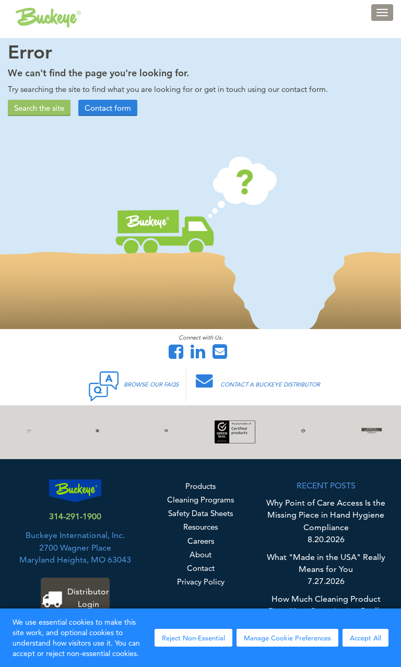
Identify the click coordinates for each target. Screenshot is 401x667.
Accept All (365, 638)
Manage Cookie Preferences (287, 638)
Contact (201, 568)
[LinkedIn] (200, 355)
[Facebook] (178, 355)
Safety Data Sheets (200, 513)
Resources (200, 527)
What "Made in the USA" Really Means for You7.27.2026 (326, 569)
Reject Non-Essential (193, 638)
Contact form (108, 108)
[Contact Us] (222, 355)
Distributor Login (88, 598)
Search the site (39, 108)
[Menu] (382, 12)
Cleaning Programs (200, 500)
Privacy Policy (201, 582)
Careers (200, 541)
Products (200, 486)
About (200, 554)
